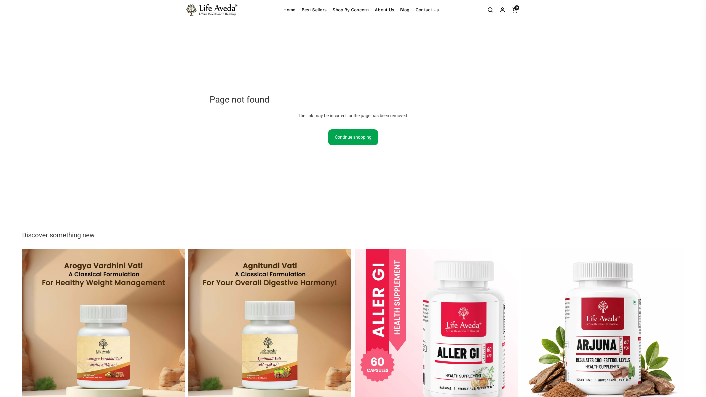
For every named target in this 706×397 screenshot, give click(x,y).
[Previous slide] (30, 330)
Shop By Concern (351, 9)
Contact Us (427, 9)
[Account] (502, 10)
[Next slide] (177, 330)
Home (289, 9)
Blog (404, 9)
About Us (384, 9)
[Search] (490, 10)
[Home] (211, 10)
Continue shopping (353, 137)
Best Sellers (314, 9)
